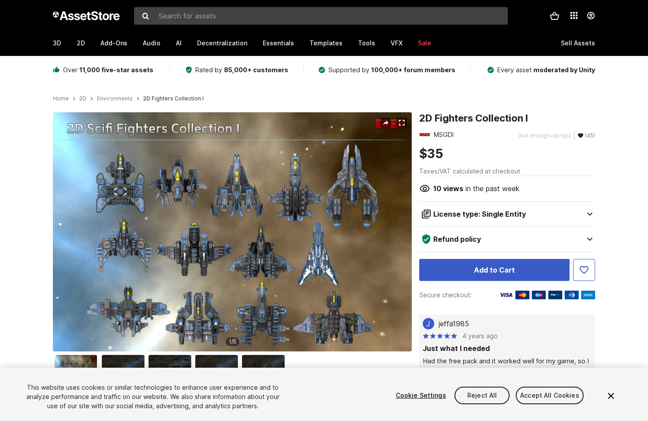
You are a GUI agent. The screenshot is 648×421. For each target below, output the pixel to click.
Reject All (482, 395)
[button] (554, 16)
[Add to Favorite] (584, 270)
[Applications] (574, 15)
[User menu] (590, 15)
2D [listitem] (82, 99)
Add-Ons (114, 43)
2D (81, 43)
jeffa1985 (454, 323)
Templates (326, 43)
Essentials (278, 43)
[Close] (611, 396)
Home (61, 99)
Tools (366, 43)
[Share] (385, 123)
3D (57, 43)
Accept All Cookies (549, 395)
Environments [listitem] (115, 99)
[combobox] (321, 16)
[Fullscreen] (401, 123)
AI (179, 43)
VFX (396, 43)
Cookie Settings (421, 395)
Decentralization (222, 43)
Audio (151, 43)
